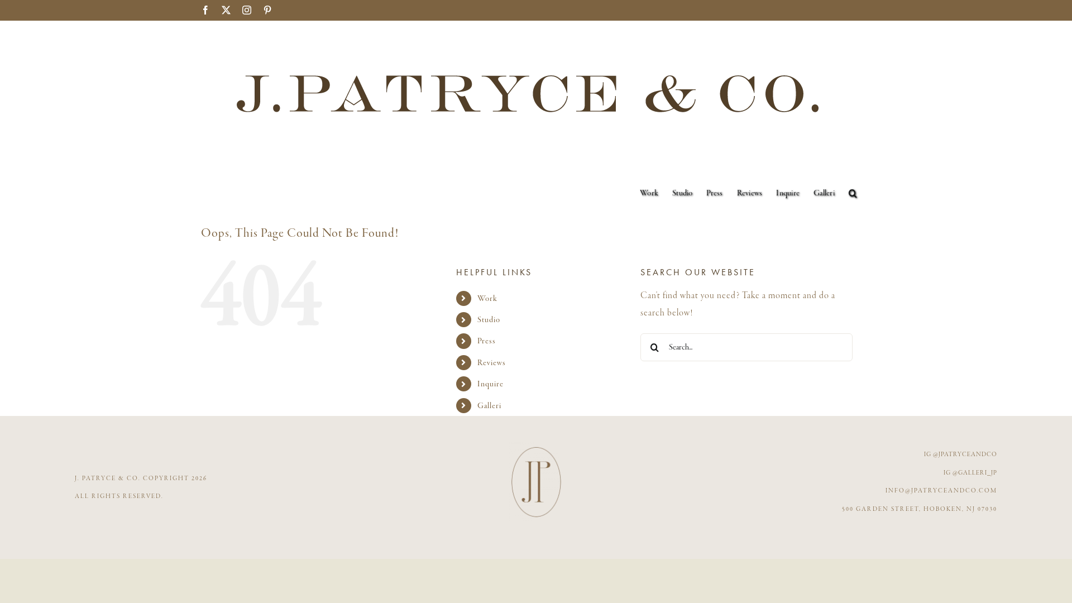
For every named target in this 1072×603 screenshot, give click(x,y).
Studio (488, 319)
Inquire (490, 384)
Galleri (489, 405)
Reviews (491, 362)
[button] (853, 193)
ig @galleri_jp (970, 473)
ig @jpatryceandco (960, 454)
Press (486, 341)
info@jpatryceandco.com (941, 491)
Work (487, 298)
